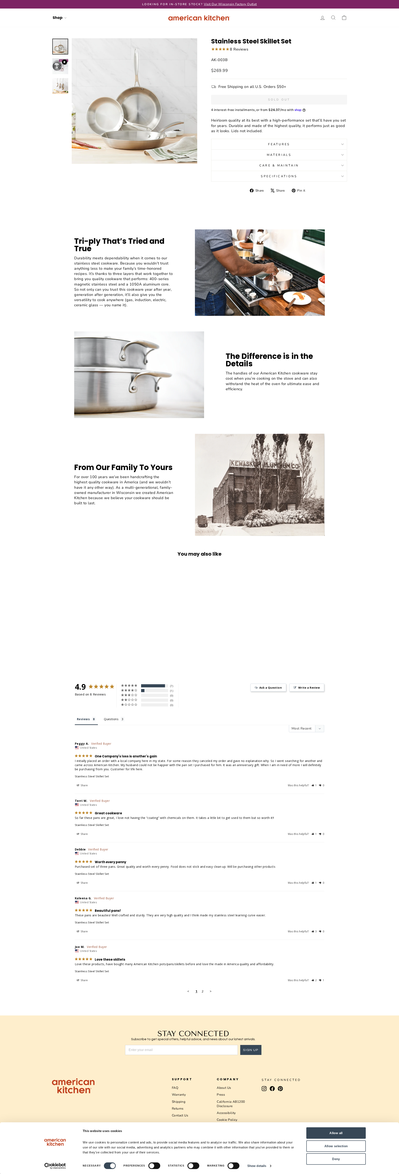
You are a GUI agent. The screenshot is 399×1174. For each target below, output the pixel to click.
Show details (256, 1166)
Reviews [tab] (83, 719)
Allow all (335, 1133)
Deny (336, 1159)
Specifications (279, 176)
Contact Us (180, 1115)
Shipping (179, 1102)
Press (221, 1095)
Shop (58, 17)
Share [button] (84, 785)
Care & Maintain (279, 165)
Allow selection (336, 1146)
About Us (224, 1088)
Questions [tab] (111, 719)
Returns (177, 1108)
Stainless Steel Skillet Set (92, 776)
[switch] (154, 1165)
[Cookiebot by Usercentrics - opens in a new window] (55, 1166)
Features (279, 144)
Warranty (179, 1095)
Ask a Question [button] (270, 687)
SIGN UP (251, 1050)
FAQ (175, 1088)
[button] (314, 785)
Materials (279, 155)
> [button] (211, 991)
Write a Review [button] (309, 687)
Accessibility (226, 1113)
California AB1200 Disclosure (231, 1104)
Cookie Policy (227, 1120)
